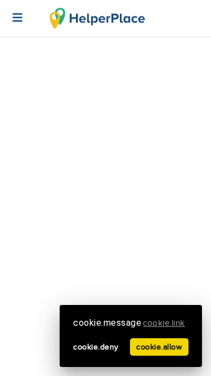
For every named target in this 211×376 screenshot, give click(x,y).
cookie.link (164, 323)
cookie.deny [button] (96, 347)
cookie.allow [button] (159, 347)
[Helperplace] (12, 12)
